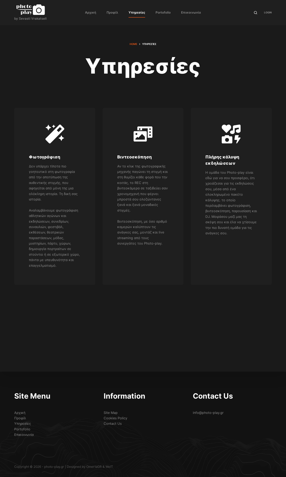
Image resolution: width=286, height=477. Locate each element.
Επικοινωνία (191, 12)
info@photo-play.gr (208, 413)
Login (268, 12)
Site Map (111, 413)
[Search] (255, 12)
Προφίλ (112, 12)
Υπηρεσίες (137, 12)
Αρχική (90, 12)
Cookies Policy (115, 418)
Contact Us (113, 423)
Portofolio (163, 12)
